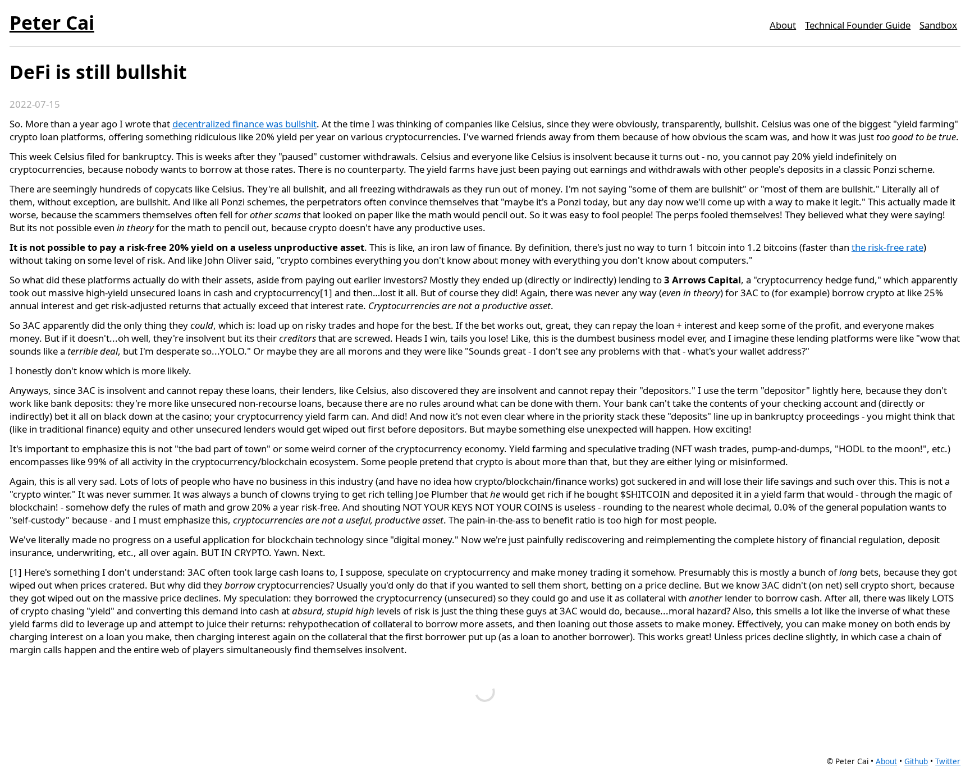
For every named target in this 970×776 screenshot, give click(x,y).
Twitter (947, 761)
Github (916, 761)
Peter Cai (52, 22)
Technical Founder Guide (857, 25)
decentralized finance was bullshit (244, 123)
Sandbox (938, 25)
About (783, 25)
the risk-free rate (887, 247)
